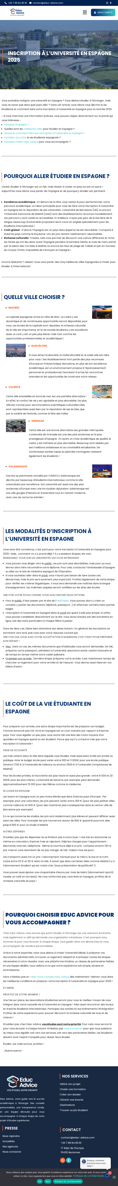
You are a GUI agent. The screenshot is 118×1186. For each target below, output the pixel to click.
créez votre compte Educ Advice (49, 977)
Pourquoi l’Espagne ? (16, 124)
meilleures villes (33, 129)
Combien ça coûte (15, 137)
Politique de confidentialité (89, 1176)
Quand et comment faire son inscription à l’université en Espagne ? (44, 133)
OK (39, 1181)
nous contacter (73, 1028)
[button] (84, 12)
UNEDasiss (63, 600)
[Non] (114, 1177)
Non (48, 1181)
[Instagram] (62, 1160)
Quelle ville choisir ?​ (34, 297)
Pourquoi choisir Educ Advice (21, 142)
